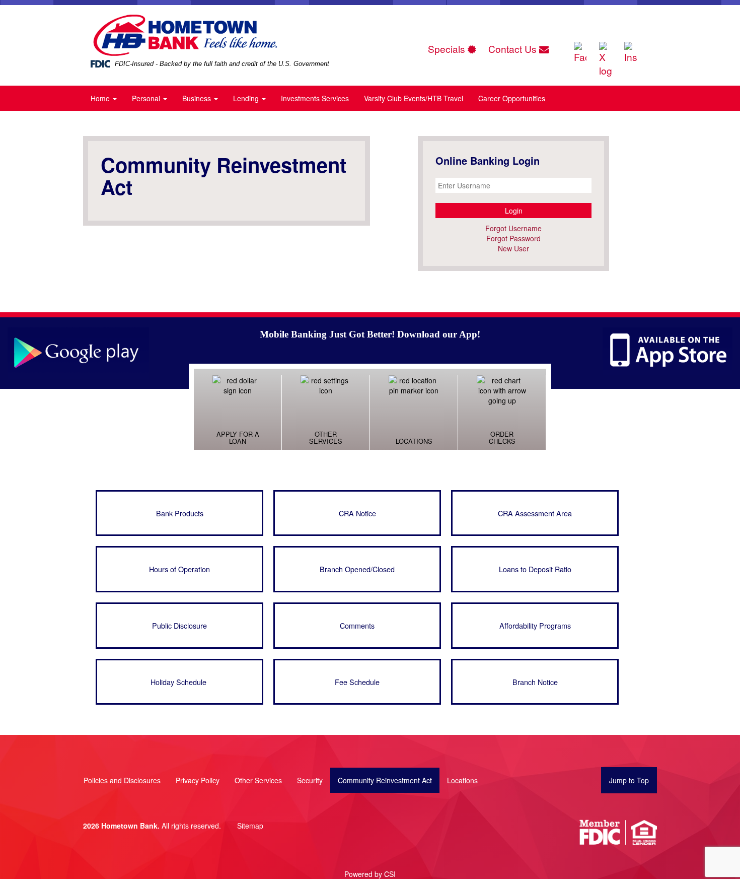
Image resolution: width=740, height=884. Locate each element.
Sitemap (250, 826)
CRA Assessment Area (535, 513)
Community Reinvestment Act (385, 780)
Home (101, 98)
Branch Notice (535, 681)
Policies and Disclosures (122, 780)
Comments (357, 625)
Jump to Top (629, 780)
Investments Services (315, 98)
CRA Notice (357, 513)
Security (310, 780)
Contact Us (513, 48)
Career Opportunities (511, 98)
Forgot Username (513, 228)
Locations (462, 780)
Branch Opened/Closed (357, 569)
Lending (247, 98)
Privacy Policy (197, 780)
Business (197, 98)
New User (513, 248)
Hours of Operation (179, 569)
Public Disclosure (179, 625)
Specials (448, 48)
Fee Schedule (357, 681)
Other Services (258, 780)
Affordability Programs (535, 625)
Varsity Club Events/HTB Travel (413, 98)
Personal (147, 98)
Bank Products (179, 513)
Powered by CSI (370, 874)
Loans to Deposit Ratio (535, 569)
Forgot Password (513, 238)
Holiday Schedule (179, 681)
